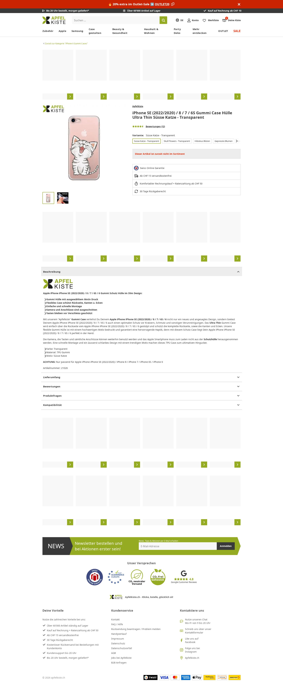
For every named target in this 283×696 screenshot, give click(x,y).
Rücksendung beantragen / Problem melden (136, 629)
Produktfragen (52, 395)
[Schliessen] (239, 4)
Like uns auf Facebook (191, 640)
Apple (62, 31)
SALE (237, 31)
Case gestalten (95, 31)
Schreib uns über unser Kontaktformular (198, 630)
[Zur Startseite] (53, 20)
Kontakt (115, 619)
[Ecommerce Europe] (116, 577)
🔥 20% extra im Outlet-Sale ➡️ (138, 4)
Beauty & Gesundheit (120, 31)
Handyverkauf (119, 633)
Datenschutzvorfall (121, 648)
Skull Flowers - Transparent (177, 141)
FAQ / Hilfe (117, 624)
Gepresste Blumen (224, 141)
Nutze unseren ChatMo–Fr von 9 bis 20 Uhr (197, 621)
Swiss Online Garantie (152, 168)
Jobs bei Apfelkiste (121, 657)
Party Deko (177, 31)
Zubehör (48, 31)
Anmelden (226, 546)
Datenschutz (118, 643)
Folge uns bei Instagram (192, 650)
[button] (46, 147)
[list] (141, 75)
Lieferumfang (51, 377)
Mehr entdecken (200, 31)
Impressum (117, 638)
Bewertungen (51, 386)
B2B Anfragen (119, 662)
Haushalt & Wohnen (151, 31)
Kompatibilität (52, 405)
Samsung (77, 31)
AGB (113, 653)
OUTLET (223, 31)
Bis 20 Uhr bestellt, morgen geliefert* (68, 657)
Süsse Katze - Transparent (146, 141)
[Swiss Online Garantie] (94, 577)
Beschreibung (51, 271)
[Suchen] (163, 20)
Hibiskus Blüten (202, 141)
